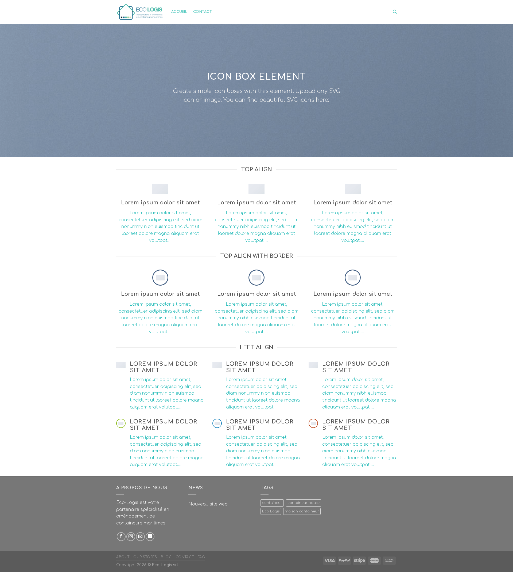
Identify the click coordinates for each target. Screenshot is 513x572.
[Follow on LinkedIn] (150, 536)
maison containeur (302, 511)
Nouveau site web (208, 504)
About (123, 557)
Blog (166, 557)
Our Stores (145, 557)
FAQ (201, 557)
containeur (272, 503)
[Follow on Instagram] (130, 536)
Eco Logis (270, 511)
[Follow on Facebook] (121, 536)
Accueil (179, 12)
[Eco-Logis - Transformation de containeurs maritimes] (139, 12)
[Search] (395, 12)
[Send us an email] (140, 536)
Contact (202, 12)
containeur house (303, 503)
